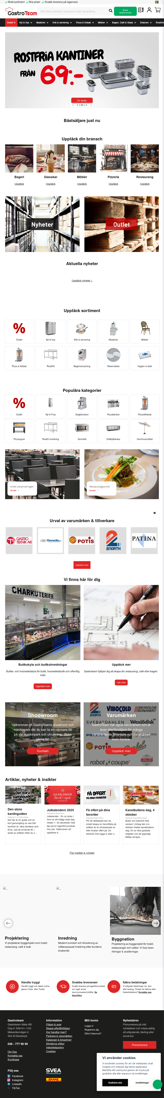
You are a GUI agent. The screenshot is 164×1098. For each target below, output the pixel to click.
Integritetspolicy (55, 1047)
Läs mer (121, 682)
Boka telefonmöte (125, 11)
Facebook (17, 1076)
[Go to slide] (74, 956)
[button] (157, 2)
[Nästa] (91, 105)
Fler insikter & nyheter (82, 853)
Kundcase (13, 1059)
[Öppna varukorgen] (157, 10)
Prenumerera (139, 1045)
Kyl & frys (24, 22)
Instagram (17, 1080)
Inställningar (142, 1082)
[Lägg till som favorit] (141, 10)
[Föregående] (72, 105)
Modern (62, 943)
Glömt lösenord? (93, 1033)
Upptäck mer (82, 565)
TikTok (16, 1088)
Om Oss (12, 1052)
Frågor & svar (53, 1024)
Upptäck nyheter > (82, 280)
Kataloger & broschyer (58, 1040)
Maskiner (40, 22)
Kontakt (43, 751)
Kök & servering (61, 22)
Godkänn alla (115, 1082)
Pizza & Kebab (83, 22)
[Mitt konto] (149, 10)
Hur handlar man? (56, 1032)
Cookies (51, 1051)
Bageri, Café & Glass (122, 22)
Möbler (101, 22)
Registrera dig (92, 1029)
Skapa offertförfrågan (58, 1028)
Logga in (89, 1025)
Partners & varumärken (59, 1036)
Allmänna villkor (55, 1043)
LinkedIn (17, 1084)
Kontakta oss (15, 1055)
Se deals (82, 100)
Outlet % (11, 22)
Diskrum (144, 22)
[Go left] (8, 923)
